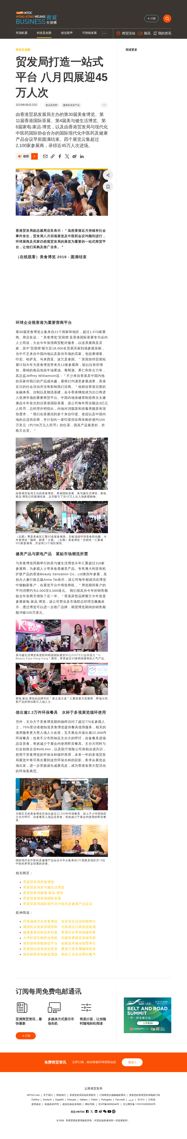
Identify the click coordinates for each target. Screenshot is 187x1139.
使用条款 (36, 1104)
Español (59, 1099)
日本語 (151, 1099)
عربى (131, 1099)
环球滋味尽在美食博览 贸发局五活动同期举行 (59, 921)
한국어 (141, 1099)
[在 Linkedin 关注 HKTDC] (96, 1111)
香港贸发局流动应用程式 (83, 1095)
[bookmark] (108, 187)
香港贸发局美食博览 (38, 882)
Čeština (35, 1099)
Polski (94, 1099)
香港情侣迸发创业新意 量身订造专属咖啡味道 (59, 949)
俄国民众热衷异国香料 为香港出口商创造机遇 (59, 927)
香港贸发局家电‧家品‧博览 (43, 893)
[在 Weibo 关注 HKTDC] (100, 1111)
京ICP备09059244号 (108, 1104)
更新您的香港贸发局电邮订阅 (144, 1095)
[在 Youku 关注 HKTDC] (113, 1111)
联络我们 (61, 1095)
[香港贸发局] (94, 1088)
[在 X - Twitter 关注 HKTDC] (92, 1111)
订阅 (27, 1035)
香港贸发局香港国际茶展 (42, 898)
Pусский (120, 1099)
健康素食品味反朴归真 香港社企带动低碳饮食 (59, 932)
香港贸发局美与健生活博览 (44, 887)
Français (71, 1099)
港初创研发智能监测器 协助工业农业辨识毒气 (59, 954)
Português (106, 1099)
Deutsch (47, 1099)
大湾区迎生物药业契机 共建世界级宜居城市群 (59, 938)
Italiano (83, 1099)
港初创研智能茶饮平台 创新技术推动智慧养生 (59, 943)
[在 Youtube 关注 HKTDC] (109, 1111)
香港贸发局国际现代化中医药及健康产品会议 (57, 904)
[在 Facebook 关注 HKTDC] (87, 1111)
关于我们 (48, 1095)
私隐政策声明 (52, 1104)
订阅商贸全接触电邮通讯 (112, 1095)
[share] (108, 175)
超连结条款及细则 (71, 1104)
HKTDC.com (33, 1095)
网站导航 (90, 1104)
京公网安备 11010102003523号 (139, 1104)
